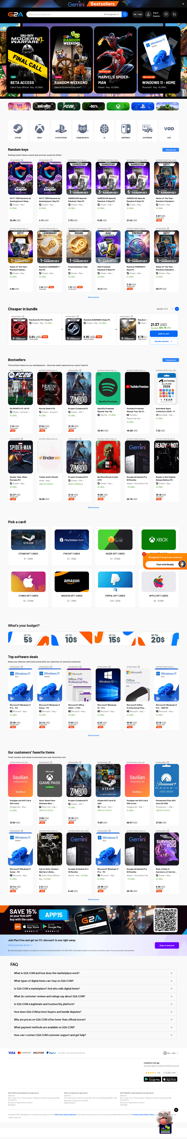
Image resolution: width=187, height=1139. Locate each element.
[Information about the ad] (22, 160)
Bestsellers (17, 360)
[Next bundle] (177, 309)
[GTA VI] (19, 106)
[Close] (183, 3)
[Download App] (93, 934)
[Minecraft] (167, 106)
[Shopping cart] (174, 14)
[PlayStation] (142, 106)
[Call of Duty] (44, 106)
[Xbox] (118, 106)
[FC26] (68, 106)
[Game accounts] (93, 106)
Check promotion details (19, 945)
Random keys (18, 149)
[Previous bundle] (172, 309)
